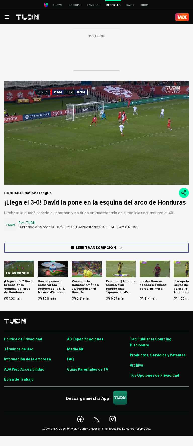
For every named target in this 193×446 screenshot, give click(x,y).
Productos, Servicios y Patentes (158, 355)
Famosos (93, 5)
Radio (130, 5)
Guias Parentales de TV (87, 369)
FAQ (70, 359)
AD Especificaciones (85, 339)
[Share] (184, 193)
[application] (96, 133)
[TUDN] (28, 17)
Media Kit (75, 349)
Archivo (136, 365)
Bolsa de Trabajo (19, 379)
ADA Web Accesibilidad (24, 369)
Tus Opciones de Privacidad (154, 375)
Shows (58, 5)
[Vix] (182, 17)
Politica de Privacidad (23, 339)
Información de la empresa (27, 359)
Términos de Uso (18, 349)
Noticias (75, 5)
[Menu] (7, 17)
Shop (144, 5)
